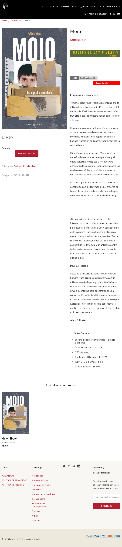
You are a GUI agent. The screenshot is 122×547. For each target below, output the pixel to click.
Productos (16, 20)
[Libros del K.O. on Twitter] (64, 466)
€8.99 (5, 446)
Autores (66, 6)
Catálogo (54, 6)
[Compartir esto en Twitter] (15, 175)
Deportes (36, 489)
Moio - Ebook (9, 438)
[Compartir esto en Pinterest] (22, 175)
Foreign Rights (111, 6)
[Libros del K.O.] (15, 6)
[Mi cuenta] (110, 15)
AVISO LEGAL (8, 475)
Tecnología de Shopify (30, 539)
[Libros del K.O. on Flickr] (73, 466)
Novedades (37, 475)
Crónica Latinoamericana (43, 494)
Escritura (36, 511)
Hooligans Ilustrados (41, 485)
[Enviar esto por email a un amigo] (27, 175)
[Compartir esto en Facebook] (19, 175)
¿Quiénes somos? (90, 6)
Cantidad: (7, 148)
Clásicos (36, 520)
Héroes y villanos (40, 480)
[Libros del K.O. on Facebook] (69, 466)
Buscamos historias (96, 14)
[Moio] (34, 78)
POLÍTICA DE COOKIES (13, 485)
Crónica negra (38, 499)
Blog (75, 6)
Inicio (44, 6)
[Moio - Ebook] (84, 79)
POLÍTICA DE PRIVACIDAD (14, 480)
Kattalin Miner (29, 166)
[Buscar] (114, 15)
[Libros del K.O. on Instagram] (78, 466)
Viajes (35, 515)
